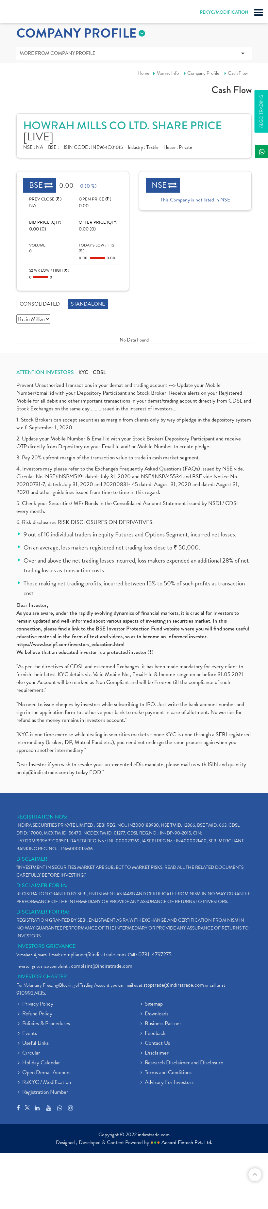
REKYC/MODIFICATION (224, 12)
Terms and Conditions (168, 1072)
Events (29, 1033)
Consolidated (40, 304)
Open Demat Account (46, 1072)
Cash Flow (238, 73)
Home (143, 73)
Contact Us (157, 1043)
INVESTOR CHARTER (41, 976)
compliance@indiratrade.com (93, 954)
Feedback (155, 1033)
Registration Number (45, 1092)
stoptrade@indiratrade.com (173, 985)
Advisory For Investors (169, 1082)
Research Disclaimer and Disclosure (184, 1063)
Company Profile (203, 73)
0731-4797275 (155, 954)
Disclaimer (157, 1053)
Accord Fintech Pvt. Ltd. (186, 1142)
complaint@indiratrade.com (101, 966)
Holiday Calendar (41, 1063)
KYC (83, 372)
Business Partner (163, 1023)
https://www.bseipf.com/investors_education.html (70, 644)
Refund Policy (37, 1014)
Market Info (168, 73)
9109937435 (30, 993)
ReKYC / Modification (46, 1082)
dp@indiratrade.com (46, 772)
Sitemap (154, 1004)
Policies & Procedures (46, 1023)
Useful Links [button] (35, 1043)
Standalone (88, 304)
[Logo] (21, 13)
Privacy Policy (37, 1004)
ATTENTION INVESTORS (45, 372)
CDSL (99, 372)
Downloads (156, 1014)
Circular (31, 1053)
